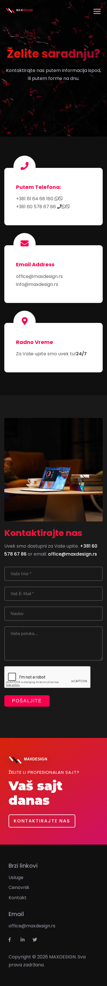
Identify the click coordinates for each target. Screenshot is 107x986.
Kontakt (18, 897)
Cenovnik (19, 887)
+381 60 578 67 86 (36, 206)
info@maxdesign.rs (37, 284)
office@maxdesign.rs (39, 276)
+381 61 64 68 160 (35, 198)
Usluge (16, 877)
